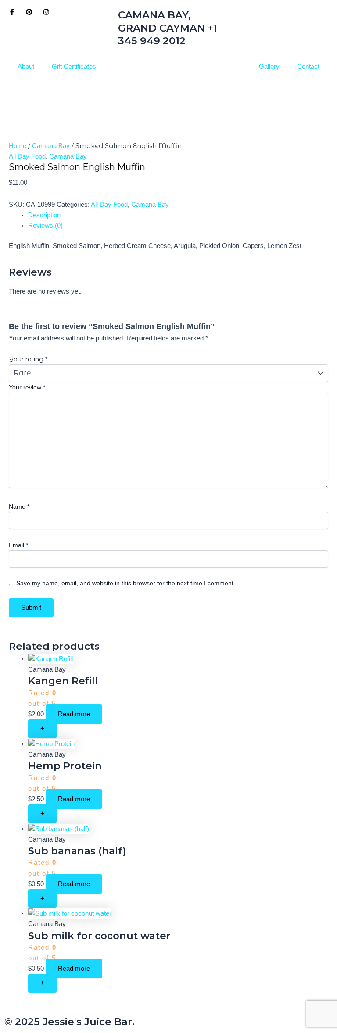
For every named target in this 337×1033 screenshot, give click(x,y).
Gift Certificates (74, 66)
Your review (27, 387)
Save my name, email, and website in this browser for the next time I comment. (125, 583)
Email (18, 544)
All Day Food (27, 156)
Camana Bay (51, 145)
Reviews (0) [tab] (45, 225)
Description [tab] (44, 215)
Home (17, 145)
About (26, 66)
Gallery (269, 66)
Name (19, 506)
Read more (74, 714)
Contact (308, 66)
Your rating (28, 359)
